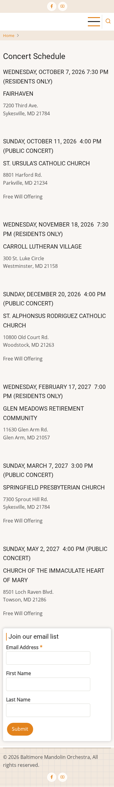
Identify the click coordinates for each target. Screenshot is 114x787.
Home (8, 35)
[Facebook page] (51, 6)
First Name (18, 673)
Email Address (22, 647)
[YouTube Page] (62, 6)
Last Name (18, 699)
